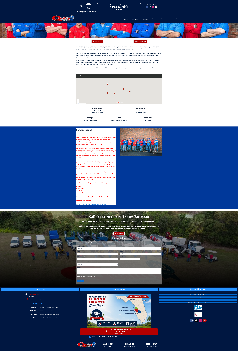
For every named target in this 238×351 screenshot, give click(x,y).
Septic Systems (135, 19)
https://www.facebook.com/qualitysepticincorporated (91, 204)
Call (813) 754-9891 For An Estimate (119, 217)
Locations (169, 19)
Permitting (145, 19)
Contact (178, 19)
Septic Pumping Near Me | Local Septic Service (198, 294)
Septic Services (124, 19)
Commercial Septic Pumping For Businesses (198, 297)
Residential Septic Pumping (198, 300)
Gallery (161, 19)
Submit (80, 281)
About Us (154, 19)
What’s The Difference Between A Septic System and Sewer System (198, 302)
